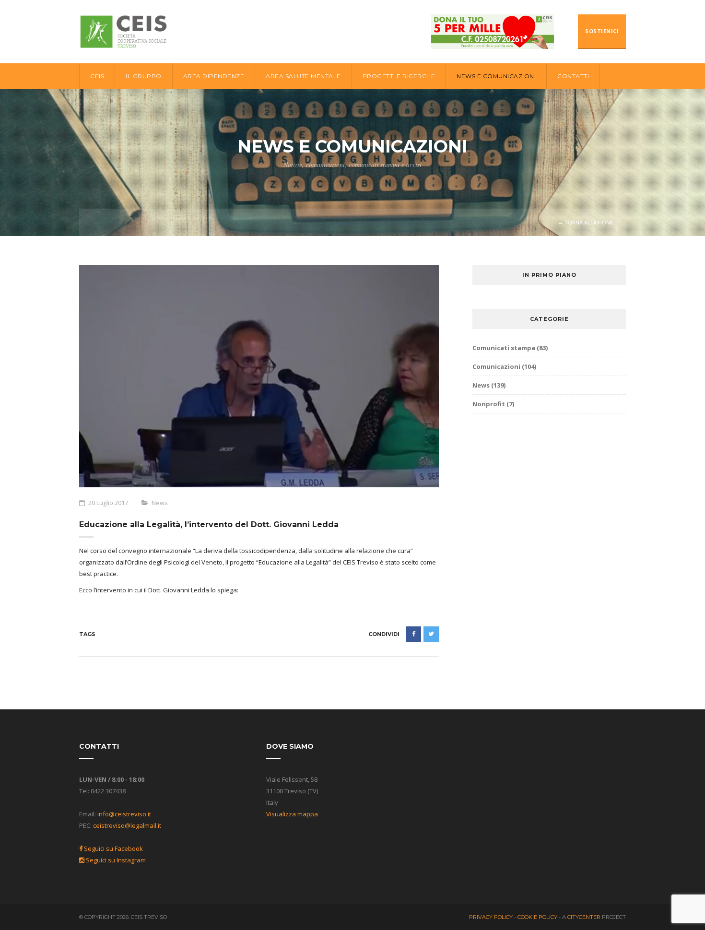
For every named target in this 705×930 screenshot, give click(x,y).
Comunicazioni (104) (504, 366)
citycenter (583, 917)
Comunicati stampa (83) (510, 347)
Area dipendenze (214, 76)
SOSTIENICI (602, 31)
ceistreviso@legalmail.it (127, 825)
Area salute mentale (303, 76)
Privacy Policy (491, 917)
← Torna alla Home (586, 222)
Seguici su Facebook (112, 848)
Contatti (573, 76)
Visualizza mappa (292, 814)
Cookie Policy (538, 917)
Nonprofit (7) (493, 404)
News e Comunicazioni (496, 76)
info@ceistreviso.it (124, 814)
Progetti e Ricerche (399, 76)
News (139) (488, 385)
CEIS (97, 76)
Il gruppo (144, 76)
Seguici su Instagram (115, 860)
